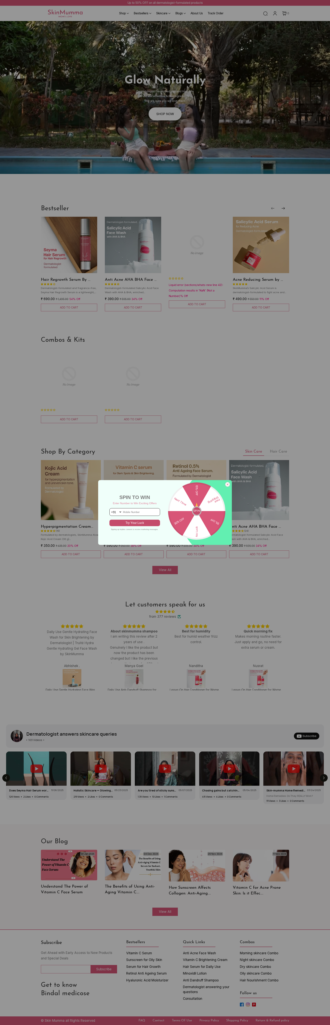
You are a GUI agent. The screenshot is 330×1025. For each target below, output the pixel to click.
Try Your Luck (134, 522)
